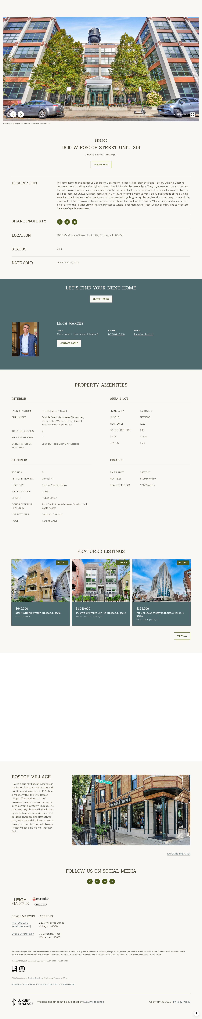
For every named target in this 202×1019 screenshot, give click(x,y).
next (21, 114)
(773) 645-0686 (116, 334)
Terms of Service (28, 984)
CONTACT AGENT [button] (69, 343)
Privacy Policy (42, 984)
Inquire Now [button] (101, 164)
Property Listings (67, 984)
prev (13, 114)
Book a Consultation (23, 933)
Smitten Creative (35, 978)
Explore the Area (178, 853)
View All (182, 636)
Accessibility (16, 984)
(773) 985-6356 (20, 923)
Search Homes (101, 299)
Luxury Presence (93, 1001)
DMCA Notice (54, 984)
